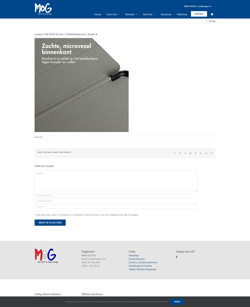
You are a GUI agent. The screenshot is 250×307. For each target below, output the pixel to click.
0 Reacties (39, 137)
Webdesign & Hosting (140, 266)
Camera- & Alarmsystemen (143, 262)
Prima (177, 301)
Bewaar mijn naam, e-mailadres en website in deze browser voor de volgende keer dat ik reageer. (88, 214)
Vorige (212, 21)
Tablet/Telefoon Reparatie (142, 269)
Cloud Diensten (137, 259)
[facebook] (177, 257)
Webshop (134, 255)
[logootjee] (47, 249)
